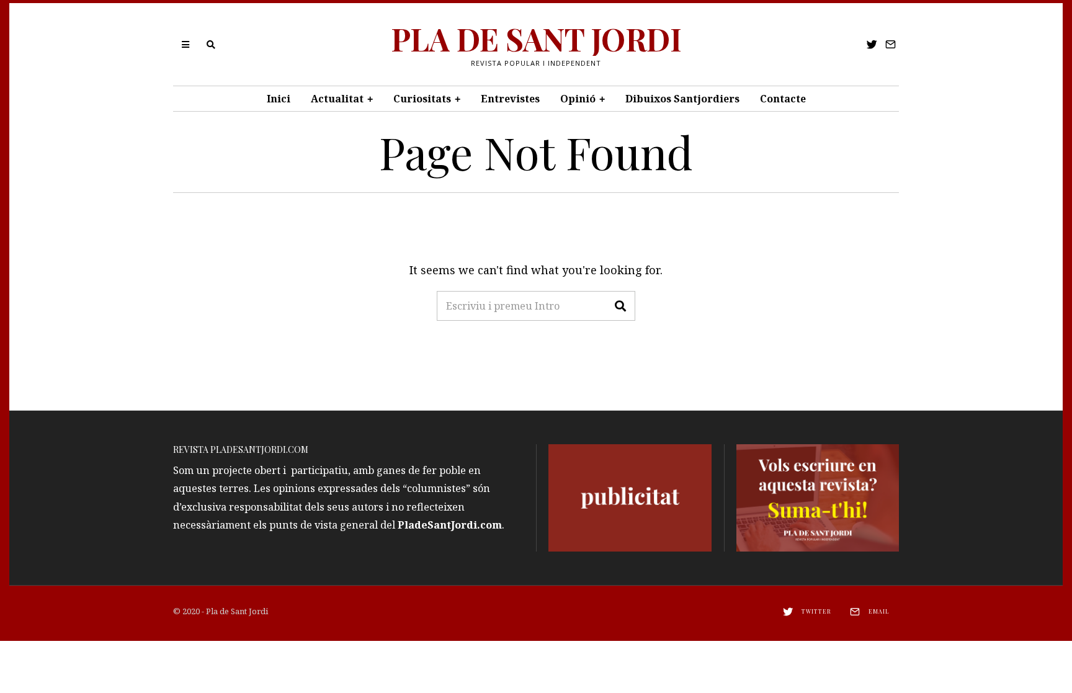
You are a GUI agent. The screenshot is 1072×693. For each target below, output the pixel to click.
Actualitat (337, 98)
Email (879, 611)
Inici (278, 98)
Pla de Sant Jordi (237, 611)
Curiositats (422, 98)
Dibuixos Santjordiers (682, 98)
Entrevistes (510, 98)
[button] (620, 306)
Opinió (578, 98)
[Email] (890, 44)
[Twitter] (872, 44)
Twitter (816, 611)
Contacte (783, 98)
